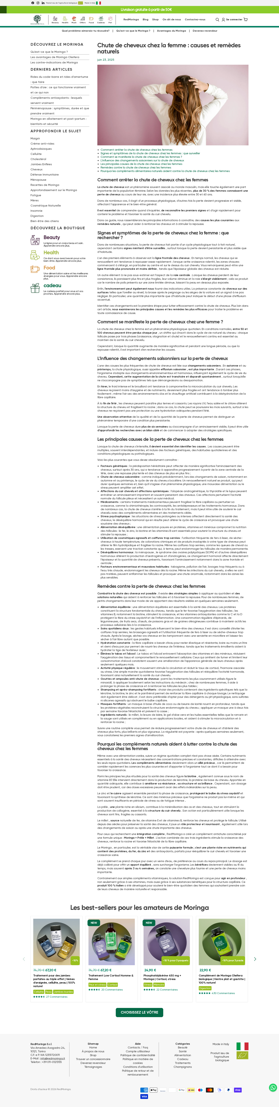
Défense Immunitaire (45, 174)
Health (65, 22)
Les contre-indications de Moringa (54, 62)
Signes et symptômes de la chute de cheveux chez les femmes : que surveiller (150, 153)
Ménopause (38, 179)
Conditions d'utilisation (138, 1066)
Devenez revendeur (205, 31)
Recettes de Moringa (45, 185)
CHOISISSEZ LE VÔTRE (139, 1012)
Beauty (55, 22)
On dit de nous (172, 19)
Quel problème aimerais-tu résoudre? (85, 31)
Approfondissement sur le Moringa (54, 190)
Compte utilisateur (138, 1051)
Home (93, 1047)
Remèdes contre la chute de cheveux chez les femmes (136, 167)
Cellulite (36, 154)
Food (91, 22)
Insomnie (36, 210)
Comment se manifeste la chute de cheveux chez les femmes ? (141, 156)
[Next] (255, 959)
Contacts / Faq (138, 1047)
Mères (35, 200)
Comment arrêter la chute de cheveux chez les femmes (136, 149)
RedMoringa (131, 19)
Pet (110, 22)
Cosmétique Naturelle (46, 205)
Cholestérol (38, 159)
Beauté (182, 1047)
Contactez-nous (195, 19)
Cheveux (36, 169)
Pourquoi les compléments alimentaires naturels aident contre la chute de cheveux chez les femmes (165, 171)
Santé (182, 1051)
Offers (83, 22)
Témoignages (93, 1066)
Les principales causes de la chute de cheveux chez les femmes (141, 164)
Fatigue (36, 195)
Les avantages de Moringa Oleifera (55, 57)
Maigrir (35, 138)
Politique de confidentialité (137, 1055)
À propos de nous (93, 1051)
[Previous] (24, 959)
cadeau (52, 285)
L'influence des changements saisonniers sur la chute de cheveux (142, 160)
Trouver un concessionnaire (93, 1059)
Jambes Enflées (41, 164)
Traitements (183, 1063)
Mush (74, 22)
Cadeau (101, 22)
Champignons (183, 1066)
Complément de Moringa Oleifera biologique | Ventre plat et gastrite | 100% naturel (222, 979)
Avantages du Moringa (171, 31)
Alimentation (182, 1055)
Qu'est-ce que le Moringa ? (133, 31)
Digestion (37, 215)
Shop (155, 19)
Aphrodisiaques (41, 148)
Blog (145, 19)
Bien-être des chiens (45, 221)
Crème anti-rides (42, 143)
